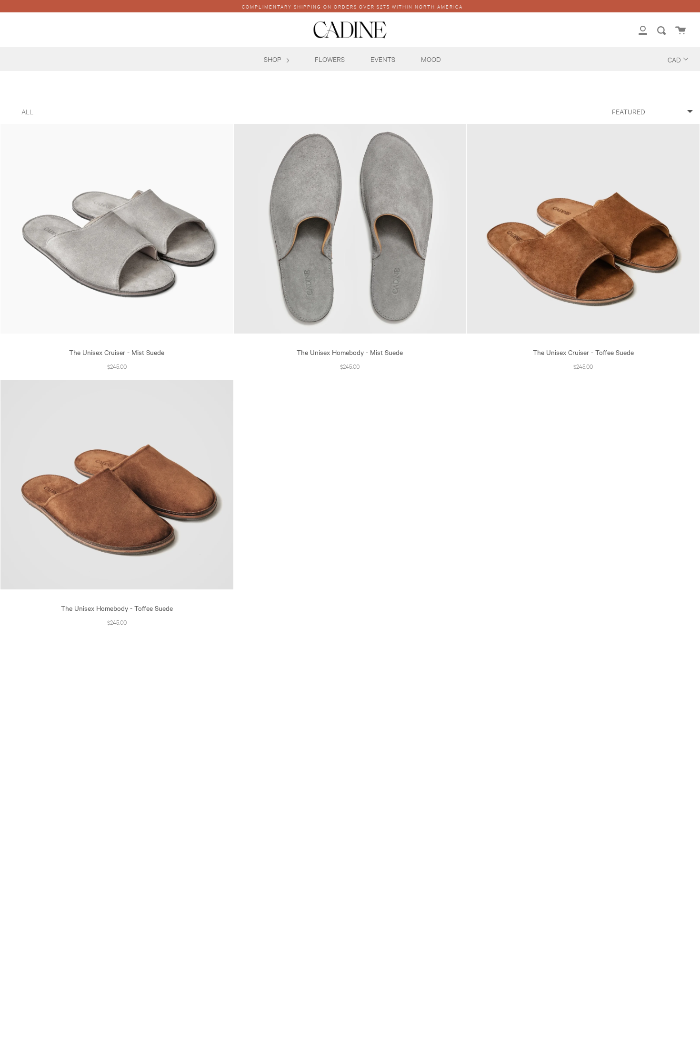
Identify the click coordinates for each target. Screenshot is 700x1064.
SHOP (273, 58)
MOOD (431, 58)
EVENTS (382, 58)
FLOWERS (330, 58)
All (27, 111)
